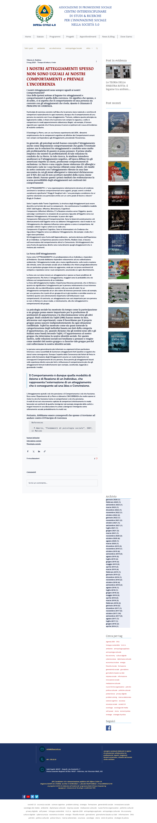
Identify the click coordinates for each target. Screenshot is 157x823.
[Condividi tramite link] (45, 451)
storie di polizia (125, 711)
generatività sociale (112, 669)
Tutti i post (28, 48)
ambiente (41, 48)
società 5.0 (122, 704)
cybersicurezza (111, 659)
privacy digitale (121, 694)
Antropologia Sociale (74, 48)
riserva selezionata (124, 697)
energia (122, 662)
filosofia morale (111, 666)
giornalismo (124, 669)
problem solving (111, 697)
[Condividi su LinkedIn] (39, 451)
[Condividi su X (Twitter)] (33, 451)
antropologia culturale (113, 652)
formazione (122, 666)
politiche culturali (124, 690)
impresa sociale (111, 676)
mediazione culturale (113, 683)
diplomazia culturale (124, 659)
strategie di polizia (119, 715)
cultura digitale (121, 656)
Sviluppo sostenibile (113, 645)
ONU (117, 642)
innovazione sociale (112, 680)
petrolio (128, 687)
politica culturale (111, 690)
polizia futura (110, 694)
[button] (97, 48)
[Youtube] (28, 796)
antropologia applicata (121, 649)
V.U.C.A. (123, 645)
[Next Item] (128, 71)
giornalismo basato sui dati (115, 673)
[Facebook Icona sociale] (24, 796)
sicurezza (122, 701)
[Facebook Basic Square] (108, 728)
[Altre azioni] (96, 61)
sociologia (109, 708)
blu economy (110, 656)
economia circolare (112, 662)
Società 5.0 (62, 788)
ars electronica (55, 48)
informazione (122, 676)
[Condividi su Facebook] (28, 451)
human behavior (33, 438)
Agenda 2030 (110, 642)
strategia (109, 715)
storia (117, 711)
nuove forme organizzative (115, 687)
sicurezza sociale (111, 704)
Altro (88, 48)
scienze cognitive (111, 701)
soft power (109, 711)
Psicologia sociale (34, 444)
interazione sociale (34, 441)
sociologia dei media (121, 708)
